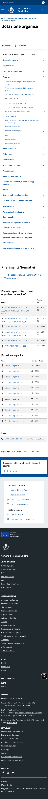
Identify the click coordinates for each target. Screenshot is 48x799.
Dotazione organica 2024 (14, 365)
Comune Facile (9, 791)
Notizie (3, 663)
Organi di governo (7, 565)
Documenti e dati (7, 587)
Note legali (5, 749)
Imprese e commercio (9, 610)
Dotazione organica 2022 (14, 376)
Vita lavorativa (6, 607)
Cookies (4, 753)
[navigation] (2, 9)
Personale (32, 18)
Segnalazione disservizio (10, 735)
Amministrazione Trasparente (17, 18)
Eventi (3, 686)
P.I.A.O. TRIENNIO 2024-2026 (15, 326)
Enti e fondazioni (7, 576)
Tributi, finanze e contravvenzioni (13, 636)
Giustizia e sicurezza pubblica (11, 632)
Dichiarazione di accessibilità (11, 756)
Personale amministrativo (10, 583)
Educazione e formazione (10, 628)
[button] (24, 60)
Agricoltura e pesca (8, 650)
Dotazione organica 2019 (14, 393)
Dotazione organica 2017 (14, 404)
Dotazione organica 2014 (14, 421)
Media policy (5, 781)
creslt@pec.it (12, 722)
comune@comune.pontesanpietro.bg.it (21, 715)
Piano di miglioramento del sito (12, 760)
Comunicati (5, 666)
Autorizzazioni (6, 647)
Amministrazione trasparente (12, 742)
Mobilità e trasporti (8, 625)
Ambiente (5, 639)
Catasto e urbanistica (9, 618)
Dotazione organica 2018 (14, 399)
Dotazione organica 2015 (14, 415)
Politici (3, 580)
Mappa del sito (6, 785)
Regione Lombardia (8, 3)
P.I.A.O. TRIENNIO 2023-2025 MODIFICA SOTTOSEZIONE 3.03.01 (14, 334)
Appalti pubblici (7, 614)
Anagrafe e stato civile (9, 600)
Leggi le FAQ (6, 727)
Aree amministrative (8, 569)
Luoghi (3, 682)
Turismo (4, 621)
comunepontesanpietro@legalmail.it (28, 712)
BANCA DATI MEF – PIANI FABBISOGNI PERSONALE (24, 438)
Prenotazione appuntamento (12, 731)
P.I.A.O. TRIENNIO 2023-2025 (15, 340)
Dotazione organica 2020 (14, 387)
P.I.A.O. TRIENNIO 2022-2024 (15, 346)
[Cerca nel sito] (42, 9)
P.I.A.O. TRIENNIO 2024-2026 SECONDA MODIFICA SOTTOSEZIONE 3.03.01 (15, 310)
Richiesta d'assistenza (9, 738)
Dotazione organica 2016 (14, 410)
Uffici (3, 573)
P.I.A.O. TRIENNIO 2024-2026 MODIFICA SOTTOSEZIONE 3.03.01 (14, 320)
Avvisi (3, 670)
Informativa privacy (8, 745)
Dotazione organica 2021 (14, 382)
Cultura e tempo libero (9, 603)
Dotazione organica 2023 (14, 371)
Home (3, 18)
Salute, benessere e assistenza (12, 643)
